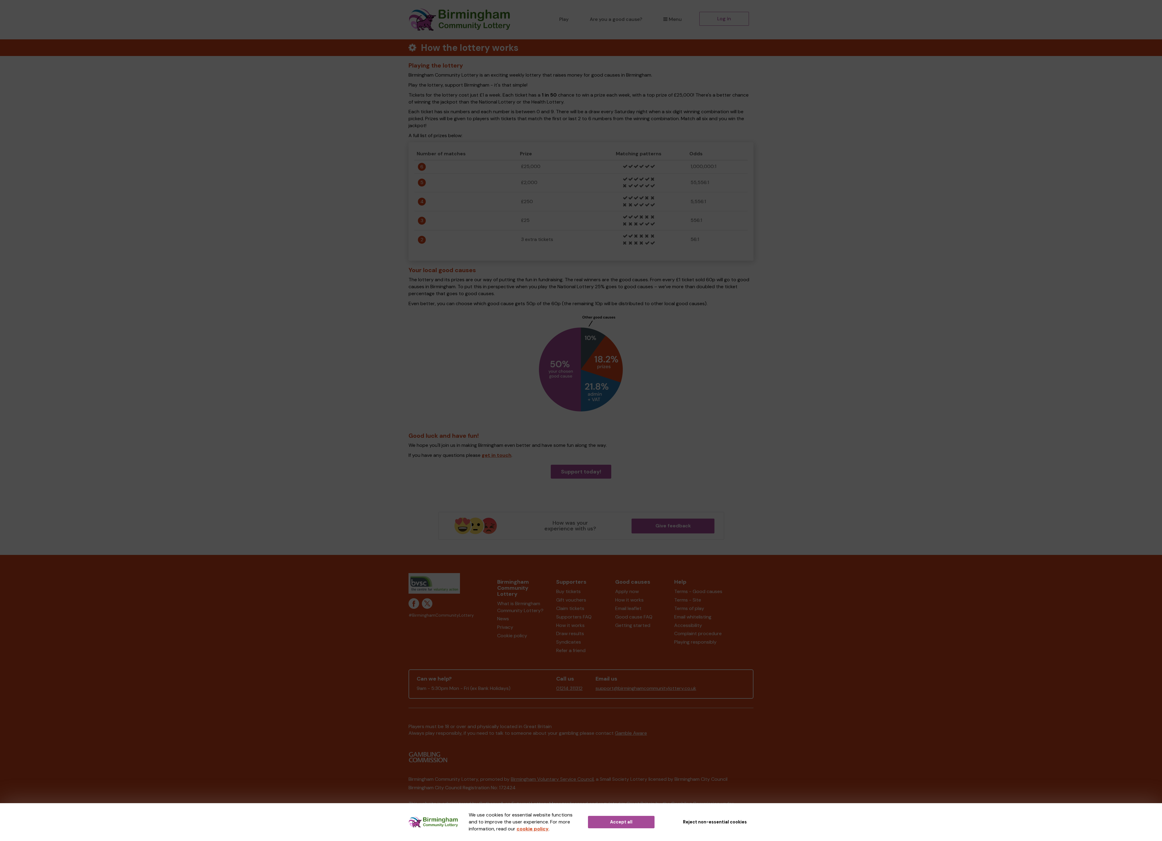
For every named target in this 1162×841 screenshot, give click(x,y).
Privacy (505, 627)
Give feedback (673, 526)
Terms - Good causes (698, 591)
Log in (724, 18)
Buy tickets (568, 591)
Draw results (570, 633)
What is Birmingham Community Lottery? (520, 607)
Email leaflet (628, 608)
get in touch (496, 455)
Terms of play (689, 608)
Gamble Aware (631, 733)
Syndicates (568, 642)
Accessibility (688, 625)
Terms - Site (687, 600)
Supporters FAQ (574, 617)
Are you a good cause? (616, 19)
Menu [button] (675, 19)
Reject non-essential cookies (715, 822)
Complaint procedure (698, 633)
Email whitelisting (692, 617)
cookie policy (533, 829)
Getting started (632, 625)
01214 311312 (569, 688)
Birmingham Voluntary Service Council (552, 779)
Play (564, 19)
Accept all (621, 822)
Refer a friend (571, 650)
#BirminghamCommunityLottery (441, 615)
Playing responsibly (695, 642)
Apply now (627, 591)
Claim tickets (570, 608)
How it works (570, 625)
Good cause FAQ (633, 617)
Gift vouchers (571, 600)
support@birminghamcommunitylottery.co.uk (646, 688)
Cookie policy (512, 635)
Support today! (581, 471)
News (503, 618)
